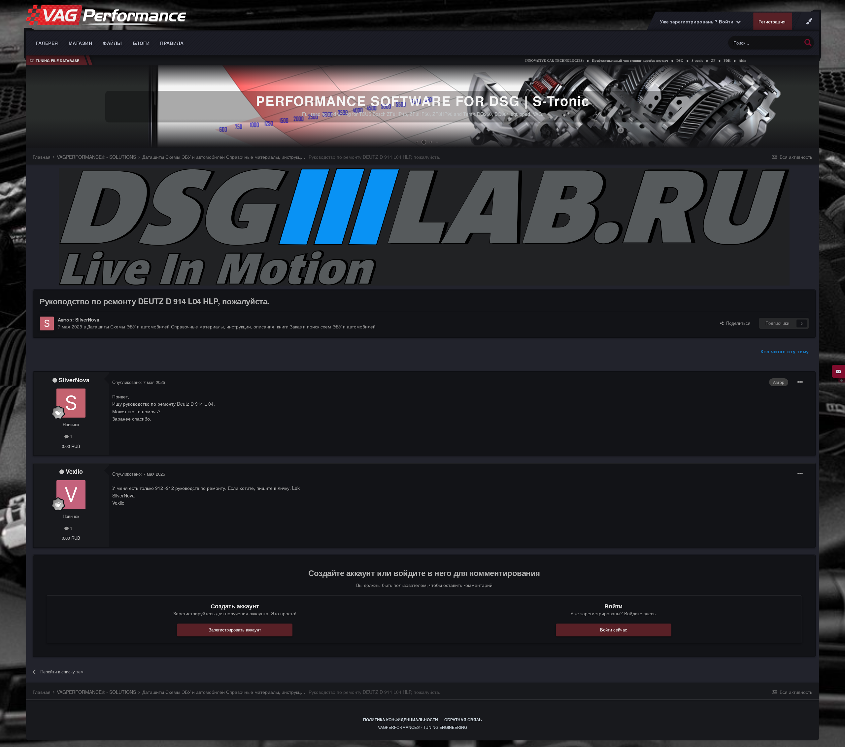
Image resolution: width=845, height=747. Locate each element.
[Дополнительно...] (800, 382)
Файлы (112, 43)
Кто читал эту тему (784, 351)
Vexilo (74, 471)
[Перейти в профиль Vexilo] (71, 495)
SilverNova (87, 319)
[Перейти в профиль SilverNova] (47, 323)
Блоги (141, 43)
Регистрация (772, 21)
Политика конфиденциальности (400, 720)
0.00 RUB (71, 446)
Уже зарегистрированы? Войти (698, 21)
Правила (172, 43)
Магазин (80, 43)
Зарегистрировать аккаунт (235, 630)
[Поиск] (808, 42)
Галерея (47, 43)
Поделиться (737, 323)
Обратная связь (463, 720)
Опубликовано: (138, 382)
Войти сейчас (613, 630)
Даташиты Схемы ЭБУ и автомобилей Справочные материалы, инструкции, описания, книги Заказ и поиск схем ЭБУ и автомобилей (231, 326)
